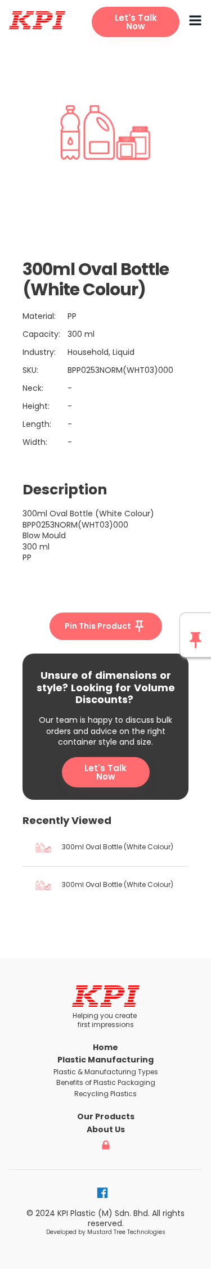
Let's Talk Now (105, 772)
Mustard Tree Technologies (126, 1232)
